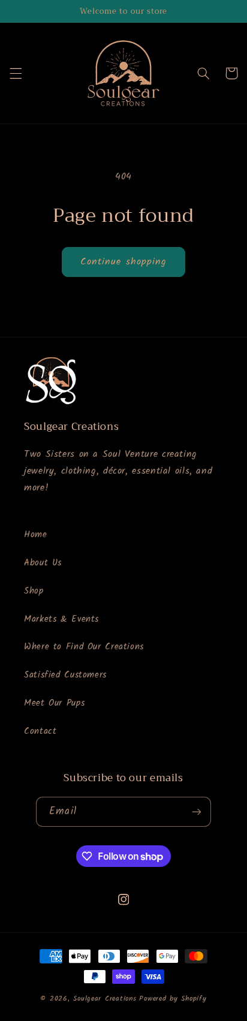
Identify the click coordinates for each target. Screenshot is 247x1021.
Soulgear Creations (104, 998)
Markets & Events (61, 619)
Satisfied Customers (65, 675)
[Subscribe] (196, 811)
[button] (15, 73)
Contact (40, 731)
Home (35, 535)
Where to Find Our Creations (84, 647)
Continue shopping (123, 261)
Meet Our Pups (54, 703)
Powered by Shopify (172, 998)
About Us (43, 563)
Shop (34, 591)
